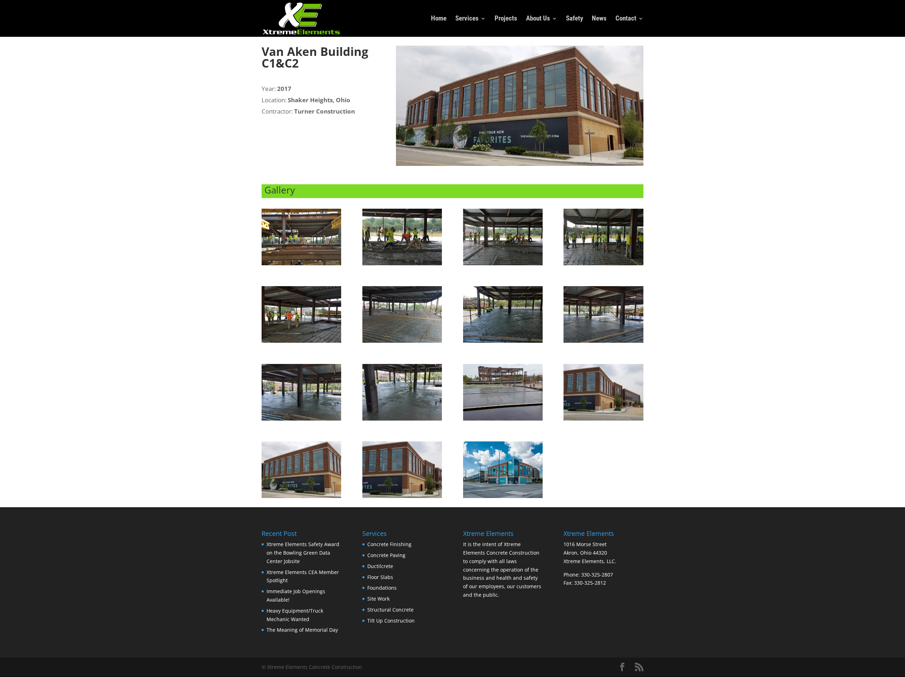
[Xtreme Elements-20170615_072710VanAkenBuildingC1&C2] (603, 265)
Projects (506, 19)
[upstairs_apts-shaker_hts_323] (503, 497)
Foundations (382, 587)
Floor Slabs (380, 577)
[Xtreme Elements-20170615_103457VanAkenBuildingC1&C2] (301, 420)
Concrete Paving (386, 555)
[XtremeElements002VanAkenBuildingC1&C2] (301, 497)
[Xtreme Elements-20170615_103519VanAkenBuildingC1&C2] (603, 342)
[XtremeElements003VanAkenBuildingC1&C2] (402, 497)
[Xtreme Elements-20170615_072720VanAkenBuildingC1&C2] (402, 342)
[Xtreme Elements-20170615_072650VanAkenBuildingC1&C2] (402, 265)
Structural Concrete (390, 609)
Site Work (378, 598)
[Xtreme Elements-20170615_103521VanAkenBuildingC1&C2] (503, 342)
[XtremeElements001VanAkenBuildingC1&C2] (603, 420)
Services (467, 19)
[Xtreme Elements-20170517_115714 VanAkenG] (503, 420)
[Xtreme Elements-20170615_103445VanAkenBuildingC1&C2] (402, 420)
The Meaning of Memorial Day (302, 629)
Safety (574, 19)
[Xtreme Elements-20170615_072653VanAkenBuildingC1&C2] (503, 265)
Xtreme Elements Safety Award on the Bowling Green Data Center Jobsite (303, 553)
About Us (538, 19)
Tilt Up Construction (391, 620)
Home (438, 19)
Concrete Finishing (389, 544)
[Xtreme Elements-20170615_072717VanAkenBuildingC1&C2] (301, 342)
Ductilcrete (380, 566)
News (599, 19)
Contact (625, 19)
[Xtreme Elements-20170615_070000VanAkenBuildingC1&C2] (301, 265)
